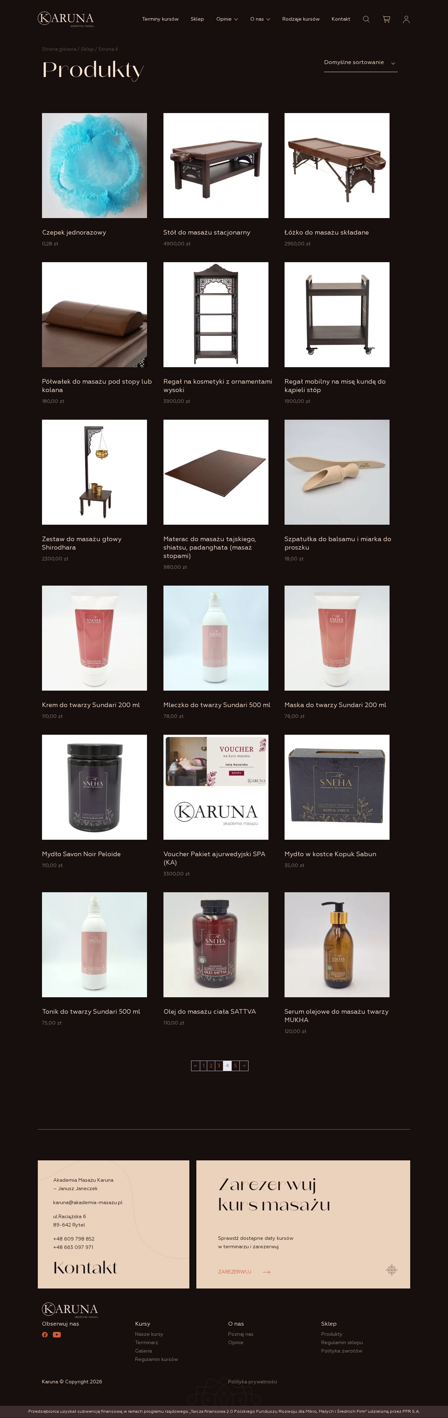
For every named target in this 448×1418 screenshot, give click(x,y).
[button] (366, 19)
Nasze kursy (149, 1334)
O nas (257, 19)
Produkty (332, 1334)
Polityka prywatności (252, 1381)
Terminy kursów (160, 19)
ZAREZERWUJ (234, 1272)
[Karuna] (66, 19)
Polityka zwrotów (341, 1351)
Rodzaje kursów (301, 19)
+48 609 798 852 (73, 1239)
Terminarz (146, 1342)
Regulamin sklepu (342, 1342)
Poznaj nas (240, 1334)
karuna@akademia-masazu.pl (87, 1202)
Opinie (224, 19)
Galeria (143, 1351)
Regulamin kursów (156, 1359)
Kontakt (341, 19)
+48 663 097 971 (73, 1247)
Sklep (197, 19)
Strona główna (59, 49)
